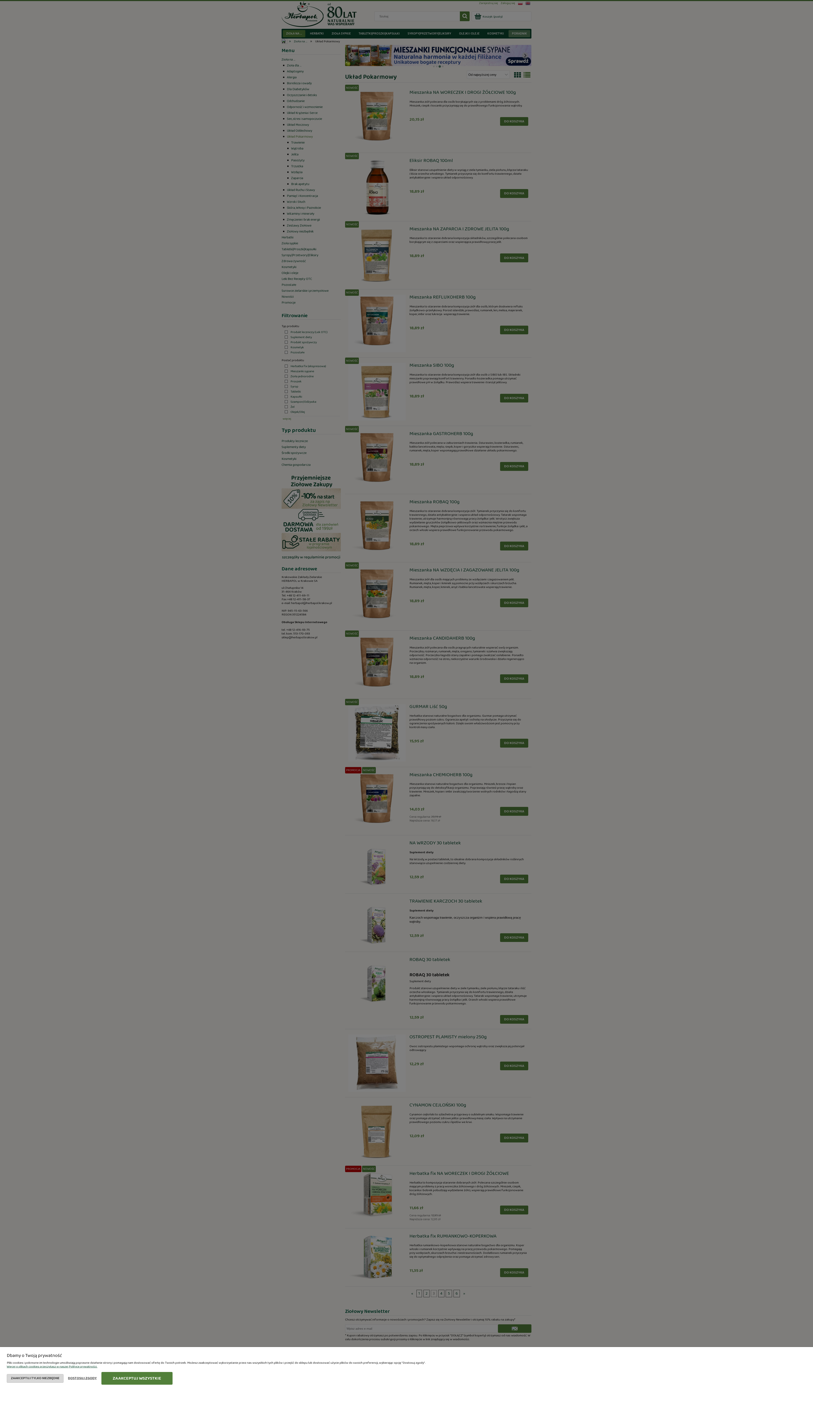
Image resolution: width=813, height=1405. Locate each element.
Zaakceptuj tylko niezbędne (35, 1378)
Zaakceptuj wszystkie (137, 1378)
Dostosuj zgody (82, 1378)
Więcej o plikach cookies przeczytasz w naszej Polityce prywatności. (52, 1366)
